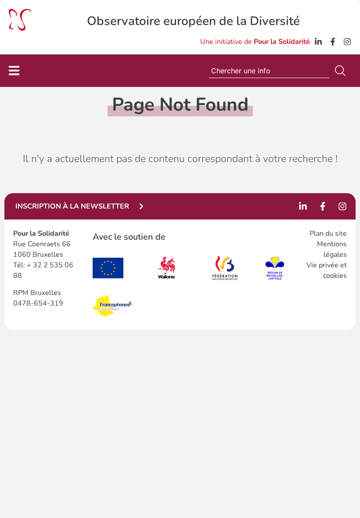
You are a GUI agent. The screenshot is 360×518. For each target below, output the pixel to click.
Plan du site (328, 233)
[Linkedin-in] (318, 42)
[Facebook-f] (333, 42)
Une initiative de (255, 42)
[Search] (342, 70)
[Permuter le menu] (14, 70)
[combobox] (269, 70)
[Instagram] (347, 42)
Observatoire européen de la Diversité (193, 21)
